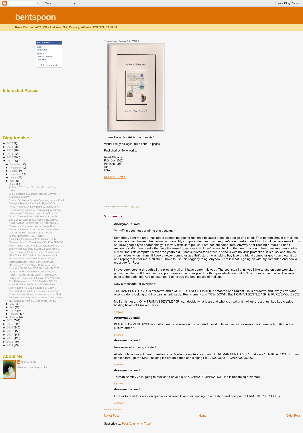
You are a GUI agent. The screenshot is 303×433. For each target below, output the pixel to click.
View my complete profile (32, 367)
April (12, 307)
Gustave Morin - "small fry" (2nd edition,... (31, 232)
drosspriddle (28, 361)
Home (202, 415)
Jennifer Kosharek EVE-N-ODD (26, 236)
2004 (10, 345)
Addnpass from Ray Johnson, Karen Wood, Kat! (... (36, 297)
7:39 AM (118, 403)
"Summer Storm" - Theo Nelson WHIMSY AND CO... (37, 242)
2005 (10, 341)
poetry (40, 56)
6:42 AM (118, 334)
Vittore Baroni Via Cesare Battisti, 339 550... (32, 287)
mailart (48, 56)
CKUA (12, 190)
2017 (10, 143)
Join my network (49, 65)
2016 (10, 146)
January (14, 317)
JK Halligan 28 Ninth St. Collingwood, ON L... (33, 300)
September (16, 174)
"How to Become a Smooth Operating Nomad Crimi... (37, 200)
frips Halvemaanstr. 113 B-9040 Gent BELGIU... (34, 281)
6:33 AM (118, 312)
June (13, 184)
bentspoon (35, 17)
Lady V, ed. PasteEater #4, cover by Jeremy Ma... (36, 278)
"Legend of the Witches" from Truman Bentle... (34, 239)
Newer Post (111, 415)
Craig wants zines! (19, 197)
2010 (10, 323)
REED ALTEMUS (115, 177)
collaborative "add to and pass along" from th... (34, 213)
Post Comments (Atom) (137, 423)
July (12, 180)
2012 (10, 160)
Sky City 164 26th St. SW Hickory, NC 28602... (34, 219)
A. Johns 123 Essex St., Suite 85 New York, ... (34, 187)
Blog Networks (44, 42)
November (16, 167)
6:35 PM (118, 383)
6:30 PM (118, 364)
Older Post (293, 415)
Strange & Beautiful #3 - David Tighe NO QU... (34, 203)
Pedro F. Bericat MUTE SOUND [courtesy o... (33, 275)
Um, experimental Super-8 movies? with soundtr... (35, 252)
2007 (10, 334)
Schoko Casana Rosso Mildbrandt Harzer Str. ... (35, 216)
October (14, 170)
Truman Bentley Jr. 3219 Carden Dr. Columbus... (35, 229)
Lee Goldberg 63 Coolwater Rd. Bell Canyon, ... (34, 193)
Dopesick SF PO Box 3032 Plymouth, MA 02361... (36, 268)
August (14, 177)
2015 (10, 150)
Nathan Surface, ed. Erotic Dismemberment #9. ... (35, 291)
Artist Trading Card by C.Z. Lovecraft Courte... (34, 245)
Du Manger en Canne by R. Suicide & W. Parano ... (36, 210)
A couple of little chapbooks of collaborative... (33, 284)
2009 (10, 327)
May (12, 304)
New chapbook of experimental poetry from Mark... (36, 294)
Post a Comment (113, 409)
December (16, 164)
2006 (10, 338)
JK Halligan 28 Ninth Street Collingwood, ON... (33, 258)
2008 (10, 331)
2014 (10, 153)
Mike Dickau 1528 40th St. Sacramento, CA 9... (34, 255)
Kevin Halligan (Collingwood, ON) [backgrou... (33, 222)
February (15, 314)
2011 (10, 320)
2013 (10, 157)
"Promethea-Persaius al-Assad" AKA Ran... (33, 226)
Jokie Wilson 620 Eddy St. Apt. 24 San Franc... (34, 248)
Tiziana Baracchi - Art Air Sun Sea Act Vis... (32, 261)
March (13, 310)
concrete (41, 59)
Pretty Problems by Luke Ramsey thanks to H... (34, 206)
